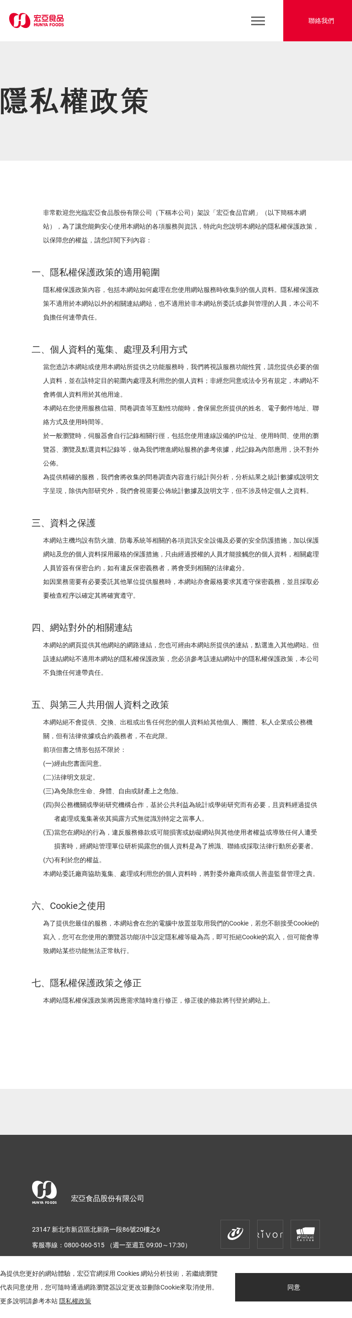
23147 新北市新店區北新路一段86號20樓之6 (96, 1229)
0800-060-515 (84, 1245)
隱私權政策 (75, 1301)
